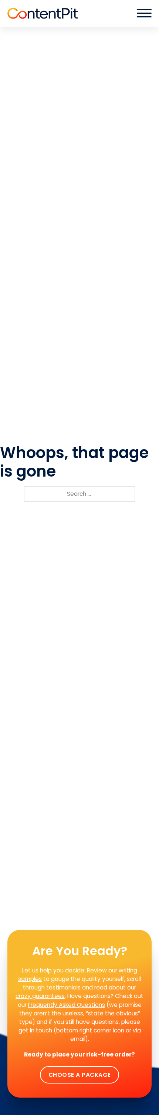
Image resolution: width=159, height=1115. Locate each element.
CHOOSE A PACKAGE (79, 1075)
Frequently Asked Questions (66, 1005)
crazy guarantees (40, 996)
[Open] (144, 13)
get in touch (35, 1030)
